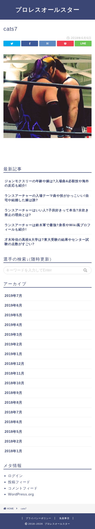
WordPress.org (21, 494)
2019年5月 (13, 315)
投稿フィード (19, 482)
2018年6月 (13, 422)
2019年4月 (13, 325)
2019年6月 (13, 305)
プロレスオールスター (47, 9)
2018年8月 (13, 402)
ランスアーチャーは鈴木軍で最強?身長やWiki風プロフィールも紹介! (48, 227)
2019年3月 (13, 334)
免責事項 (64, 518)
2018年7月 (13, 412)
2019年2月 (13, 344)
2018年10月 (14, 383)
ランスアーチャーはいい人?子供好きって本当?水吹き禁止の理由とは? (47, 212)
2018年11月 (14, 373)
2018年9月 (13, 393)
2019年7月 (13, 296)
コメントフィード (23, 488)
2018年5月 (13, 432)
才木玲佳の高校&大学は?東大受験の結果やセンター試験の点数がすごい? (47, 242)
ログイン (15, 476)
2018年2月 (13, 441)
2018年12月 (14, 364)
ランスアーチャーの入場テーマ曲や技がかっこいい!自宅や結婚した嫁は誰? (47, 198)
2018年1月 (13, 451)
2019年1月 (13, 354)
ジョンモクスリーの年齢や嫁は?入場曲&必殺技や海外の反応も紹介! (47, 183)
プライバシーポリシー (38, 518)
